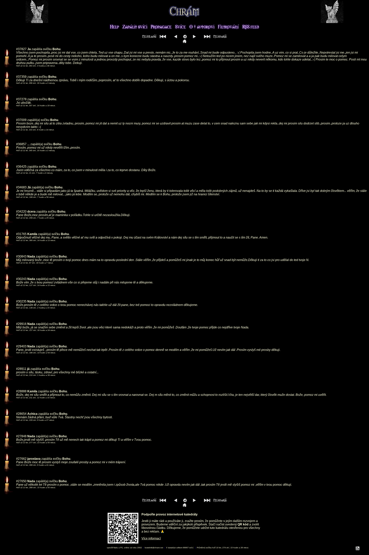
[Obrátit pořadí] (185, 37)
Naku (115, 548)
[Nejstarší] (214, 37)
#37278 (21, 99)
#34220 (21, 211)
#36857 (21, 144)
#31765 (21, 234)
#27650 (21, 481)
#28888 (21, 391)
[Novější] (175, 37)
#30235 (21, 301)
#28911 (21, 368)
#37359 (21, 76)
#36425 (21, 166)
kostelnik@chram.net (154, 548)
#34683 (21, 187)
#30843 (21, 256)
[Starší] (194, 37)
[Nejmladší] (155, 37)
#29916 (21, 324)
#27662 (21, 458)
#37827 (21, 49)
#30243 (21, 279)
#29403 (21, 346)
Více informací (151, 538)
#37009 (21, 120)
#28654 (21, 413)
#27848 (21, 436)
